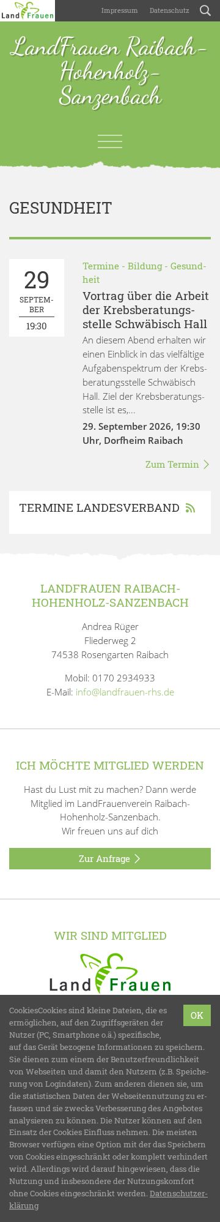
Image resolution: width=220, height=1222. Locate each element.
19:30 (37, 298)
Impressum (119, 10)
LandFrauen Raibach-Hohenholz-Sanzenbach (110, 72)
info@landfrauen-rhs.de (125, 692)
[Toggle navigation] (110, 141)
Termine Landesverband (99, 507)
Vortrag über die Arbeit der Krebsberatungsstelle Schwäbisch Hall (145, 309)
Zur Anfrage (106, 858)
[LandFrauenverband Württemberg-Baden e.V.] (110, 975)
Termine (100, 266)
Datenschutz (168, 10)
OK (197, 1015)
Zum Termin (173, 464)
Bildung (145, 266)
